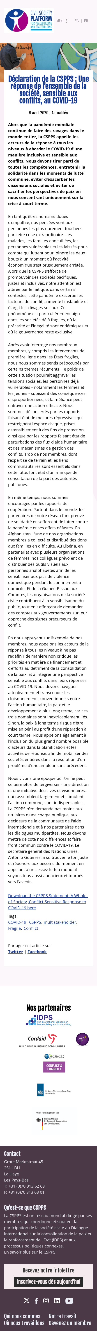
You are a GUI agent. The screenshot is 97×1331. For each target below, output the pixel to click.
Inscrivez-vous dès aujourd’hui (48, 1281)
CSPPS (35, 922)
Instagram (46, 1300)
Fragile (14, 928)
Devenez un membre (69, 1323)
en (77, 20)
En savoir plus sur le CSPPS (29, 1252)
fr (86, 20)
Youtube (69, 1301)
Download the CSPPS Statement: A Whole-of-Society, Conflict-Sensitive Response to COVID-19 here (48, 901)
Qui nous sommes (22, 1316)
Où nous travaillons (24, 1323)
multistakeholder (60, 922)
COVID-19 (17, 922)
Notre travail (62, 1316)
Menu (60, 21)
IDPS (57, 1240)
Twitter (15, 951)
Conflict (31, 928)
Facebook (37, 951)
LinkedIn (57, 1300)
